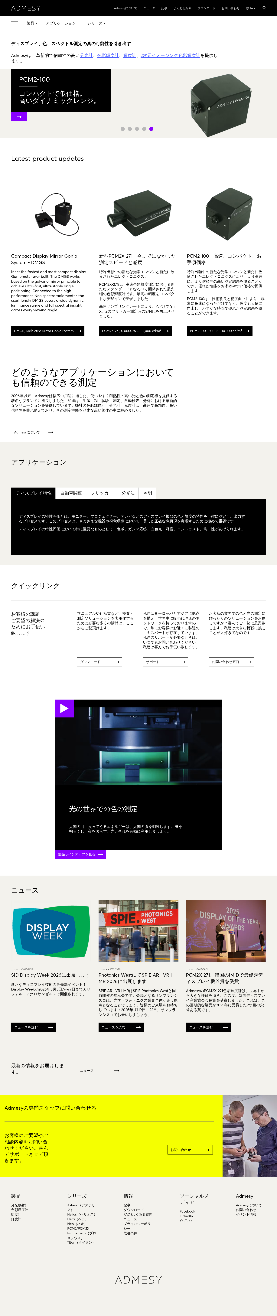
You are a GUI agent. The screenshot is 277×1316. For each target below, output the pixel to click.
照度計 (16, 1214)
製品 (16, 1196)
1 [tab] (123, 129)
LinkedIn (186, 1216)
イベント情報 (246, 1214)
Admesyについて (125, 8)
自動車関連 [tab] (71, 493)
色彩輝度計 (108, 55)
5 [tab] (151, 129)
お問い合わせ (231, 8)
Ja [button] (251, 8)
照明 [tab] (147, 493)
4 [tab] (144, 129)
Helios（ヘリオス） (82, 1214)
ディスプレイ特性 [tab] (34, 493)
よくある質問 (182, 8)
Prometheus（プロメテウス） (81, 1235)
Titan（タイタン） (81, 1242)
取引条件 (130, 1233)
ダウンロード (206, 8)
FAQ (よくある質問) (138, 1214)
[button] (264, 7)
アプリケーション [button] (61, 23)
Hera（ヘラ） (77, 1219)
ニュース (149, 8)
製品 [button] (30, 23)
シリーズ (77, 1196)
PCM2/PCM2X (78, 1228)
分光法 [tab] (128, 493)
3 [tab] (137, 129)
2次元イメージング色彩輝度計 (170, 55)
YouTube (186, 1221)
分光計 (86, 55)
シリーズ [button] (95, 23)
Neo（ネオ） (77, 1224)
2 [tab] (130, 129)
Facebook (187, 1211)
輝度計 (129, 55)
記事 (164, 8)
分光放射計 (19, 1205)
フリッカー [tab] (102, 493)
